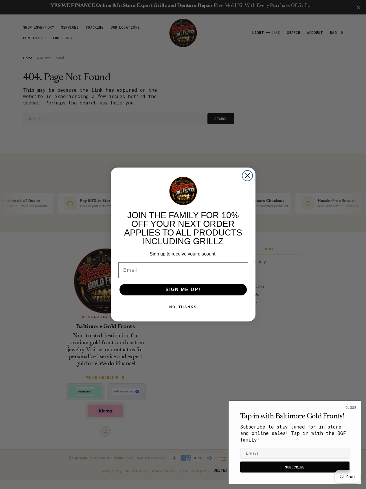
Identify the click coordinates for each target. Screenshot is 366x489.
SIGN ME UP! (183, 289)
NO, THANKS (183, 307)
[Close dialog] (247, 175)
